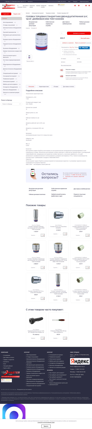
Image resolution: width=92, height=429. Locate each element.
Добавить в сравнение (68, 42)
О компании (19, 6)
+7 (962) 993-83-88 (80, 371)
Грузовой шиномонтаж (10, 32)
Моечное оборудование (11, 89)
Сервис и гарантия (8, 359)
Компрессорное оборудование (12, 40)
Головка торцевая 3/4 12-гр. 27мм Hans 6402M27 (36, 291)
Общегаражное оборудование (11, 65)
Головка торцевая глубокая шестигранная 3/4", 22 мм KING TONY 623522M (36, 228)
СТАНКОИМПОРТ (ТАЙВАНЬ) (81, 225)
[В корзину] (43, 235)
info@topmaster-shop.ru (79, 366)
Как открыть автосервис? (56, 372)
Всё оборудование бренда (70, 54)
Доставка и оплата (26, 6)
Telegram (75, 1)
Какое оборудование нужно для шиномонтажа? (58, 383)
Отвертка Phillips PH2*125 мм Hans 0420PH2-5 (58, 331)
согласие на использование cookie (46, 422)
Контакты (30, 1)
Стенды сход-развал (10, 25)
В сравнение (88, 42)
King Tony (72, 47)
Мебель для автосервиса (12, 84)
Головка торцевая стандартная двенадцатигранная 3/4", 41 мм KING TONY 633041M (58, 260)
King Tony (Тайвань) (36, 225)
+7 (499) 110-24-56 (61, 1)
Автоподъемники (9, 22)
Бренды (38, 5)
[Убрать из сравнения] (30, 235)
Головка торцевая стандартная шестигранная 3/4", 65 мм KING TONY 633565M (36, 260)
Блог (4, 363)
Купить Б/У (6, 14)
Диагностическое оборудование (12, 69)
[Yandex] (80, 361)
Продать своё (16, 14)
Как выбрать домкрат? (55, 377)
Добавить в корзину (79, 33)
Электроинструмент (10, 81)
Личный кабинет (8, 366)
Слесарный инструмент (11, 76)
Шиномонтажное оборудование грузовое (35, 362)
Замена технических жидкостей (12, 51)
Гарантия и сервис (32, 6)
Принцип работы (30, 61)
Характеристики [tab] (44, 86)
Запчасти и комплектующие (11, 93)
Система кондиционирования (11, 60)
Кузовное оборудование (11, 48)
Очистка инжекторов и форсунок (9, 56)
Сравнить (33, 235)
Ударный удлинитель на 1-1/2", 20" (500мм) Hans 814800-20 (36, 331)
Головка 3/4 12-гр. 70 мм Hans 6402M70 (58, 227)
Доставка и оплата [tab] (68, 86)
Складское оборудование (11, 87)
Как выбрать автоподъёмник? (57, 375)
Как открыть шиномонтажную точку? (58, 379)
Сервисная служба (43, 6)
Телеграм (68, 176)
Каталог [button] (5, 18)
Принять (46, 426)
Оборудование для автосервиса (24, 389)
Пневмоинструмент (10, 78)
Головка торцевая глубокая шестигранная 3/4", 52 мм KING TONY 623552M (58, 292)
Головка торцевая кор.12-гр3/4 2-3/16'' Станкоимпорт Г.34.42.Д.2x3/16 (80, 260)
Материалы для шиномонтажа (11, 35)
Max (69, 1)
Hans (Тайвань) (58, 225)
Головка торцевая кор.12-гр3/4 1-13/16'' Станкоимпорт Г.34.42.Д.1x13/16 (80, 228)
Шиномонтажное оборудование (12, 28)
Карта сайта (6, 368)
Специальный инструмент (12, 73)
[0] (87, 6)
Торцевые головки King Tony (71, 49)
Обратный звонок (84, 1)
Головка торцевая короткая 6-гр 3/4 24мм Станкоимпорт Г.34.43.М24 (81, 292)
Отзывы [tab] (55, 86)
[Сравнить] (28, 235)
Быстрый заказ (85, 38)
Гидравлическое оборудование (12, 44)
